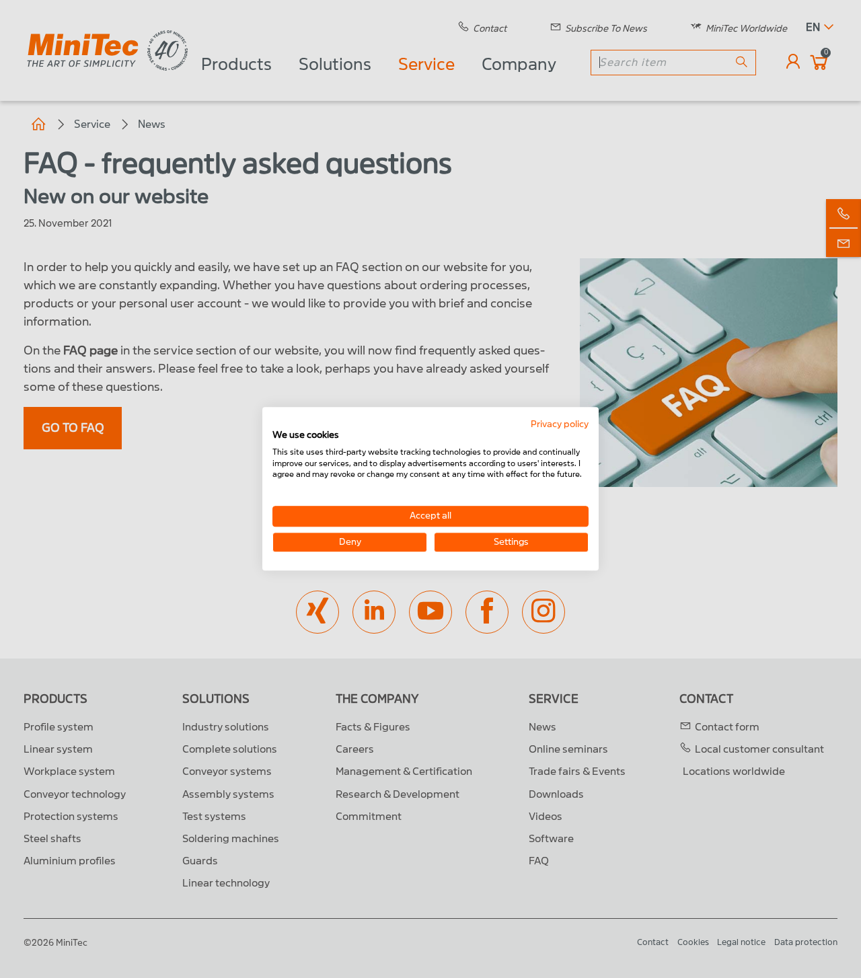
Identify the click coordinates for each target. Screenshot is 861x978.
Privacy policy (560, 424)
